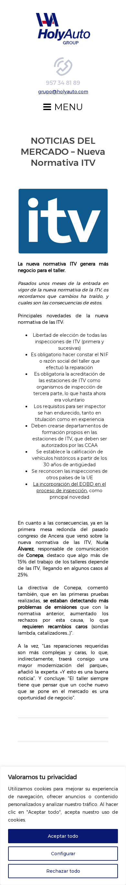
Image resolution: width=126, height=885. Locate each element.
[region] (63, 825)
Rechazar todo (63, 871)
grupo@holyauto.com (63, 92)
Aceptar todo (63, 836)
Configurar (63, 854)
